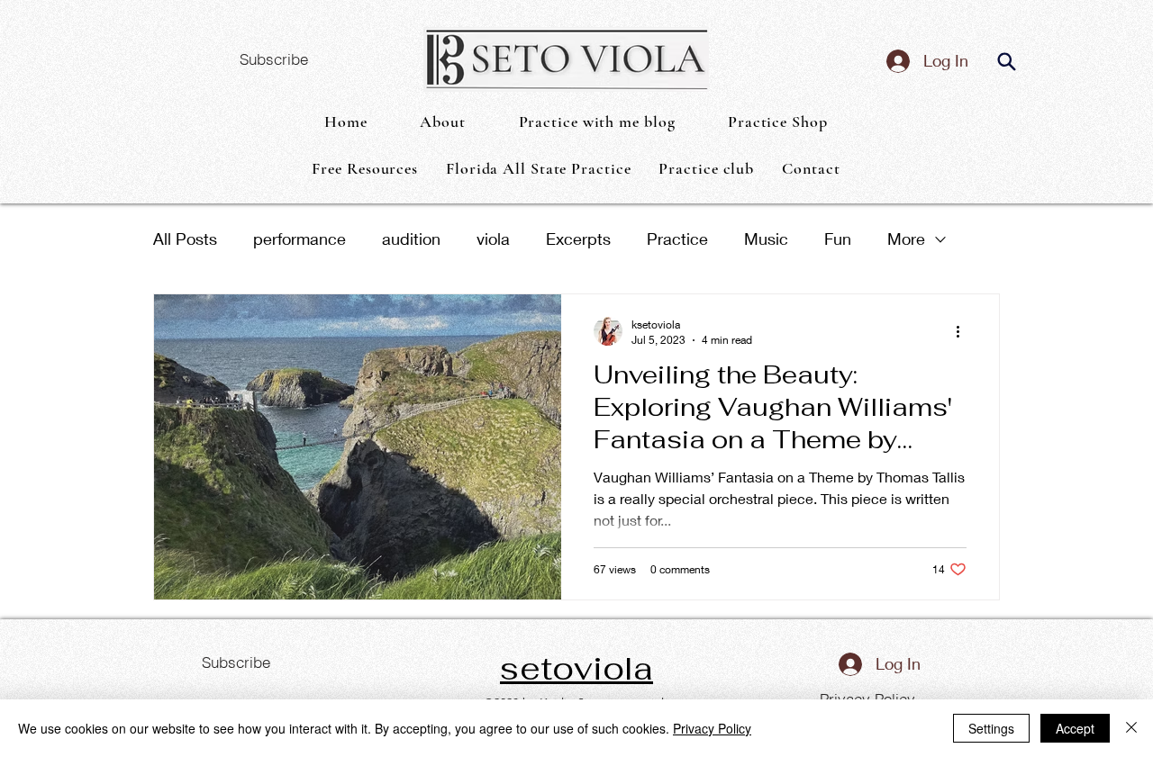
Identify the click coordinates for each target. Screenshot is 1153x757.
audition (411, 238)
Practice (677, 238)
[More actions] (964, 331)
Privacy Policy (712, 728)
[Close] (1131, 728)
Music (766, 238)
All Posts (185, 238)
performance (299, 238)
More (906, 238)
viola (493, 238)
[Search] (1006, 61)
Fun (837, 238)
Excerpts (578, 238)
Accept (1075, 728)
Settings (991, 728)
